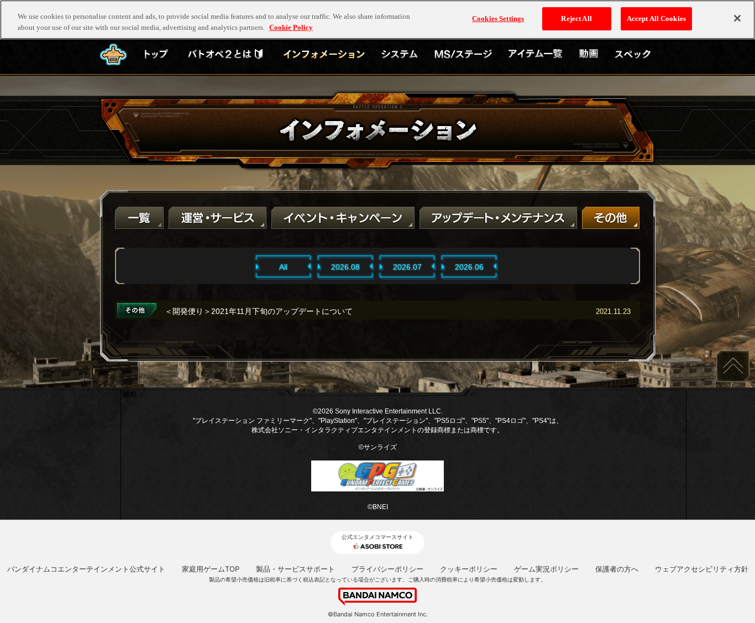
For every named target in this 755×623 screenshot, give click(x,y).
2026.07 (407, 267)
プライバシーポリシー (387, 568)
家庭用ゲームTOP (210, 568)
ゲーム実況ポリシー (546, 568)
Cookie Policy (291, 27)
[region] (377, 19)
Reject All (576, 18)
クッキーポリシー (468, 568)
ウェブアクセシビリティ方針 (701, 568)
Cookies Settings (498, 18)
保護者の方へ (616, 568)
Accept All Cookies (656, 18)
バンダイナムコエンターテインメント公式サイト (86, 568)
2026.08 (345, 267)
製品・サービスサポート (295, 568)
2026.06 (469, 267)
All (283, 267)
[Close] (737, 18)
